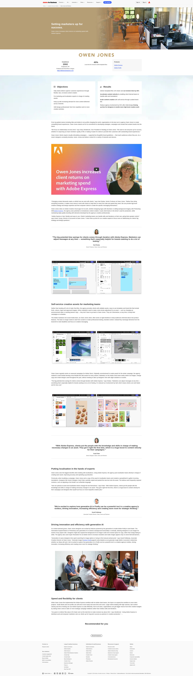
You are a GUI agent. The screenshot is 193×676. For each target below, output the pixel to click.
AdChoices (148, 673)
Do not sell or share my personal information (135, 673)
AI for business (45, 662)
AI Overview (132, 648)
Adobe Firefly (117, 67)
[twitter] (60, 673)
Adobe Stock (88, 652)
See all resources (96, 635)
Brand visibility (45, 658)
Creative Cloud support (112, 654)
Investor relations (133, 659)
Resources (89, 2)
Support (98, 2)
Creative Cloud (67, 661)
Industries (74, 2)
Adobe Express (118, 65)
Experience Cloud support (113, 652)
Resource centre (111, 646)
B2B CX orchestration (46, 660)
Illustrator (88, 656)
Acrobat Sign (66, 654)
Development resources (113, 659)
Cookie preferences (121, 673)
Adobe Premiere (89, 661)
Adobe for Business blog (113, 650)
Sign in (138, 2)
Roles (82, 2)
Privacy (108, 673)
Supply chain (132, 661)
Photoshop (88, 659)
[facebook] (54, 673)
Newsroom (132, 654)
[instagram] (57, 673)
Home (44, 6)
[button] (47, 673)
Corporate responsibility (135, 656)
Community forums (112, 656)
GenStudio (66, 667)
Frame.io (66, 665)
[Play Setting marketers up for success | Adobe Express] (96, 169)
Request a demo (45, 646)
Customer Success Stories (53, 6)
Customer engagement (47, 654)
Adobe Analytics (67, 648)
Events (131, 652)
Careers (131, 650)
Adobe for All (132, 665)
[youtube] (65, 673)
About (131, 646)
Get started (107, 2)
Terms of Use (113, 673)
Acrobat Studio (67, 656)
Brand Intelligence (68, 659)
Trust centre (132, 663)
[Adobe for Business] (149, 2)
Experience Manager (68, 663)
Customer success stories (113, 648)
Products (61, 2)
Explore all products (68, 646)
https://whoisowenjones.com (65, 70)
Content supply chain (46, 656)
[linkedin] (62, 673)
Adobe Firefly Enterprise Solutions (71, 652)
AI (67, 2)
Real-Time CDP (67, 669)
